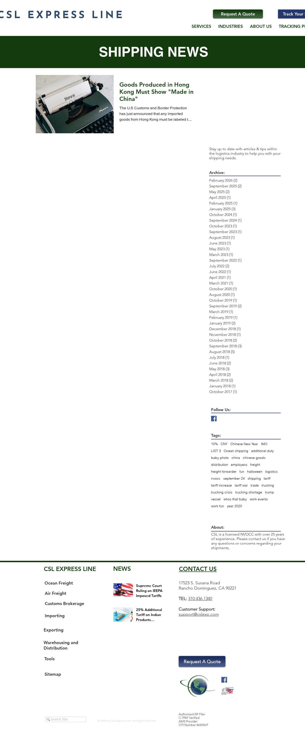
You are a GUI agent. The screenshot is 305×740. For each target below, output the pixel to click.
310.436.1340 (200, 598)
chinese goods (254, 458)
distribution (219, 465)
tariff (267, 479)
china (236, 458)
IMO (264, 444)
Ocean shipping (236, 451)
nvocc (215, 479)
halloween (254, 472)
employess (239, 465)
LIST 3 (216, 451)
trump (269, 492)
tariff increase (221, 485)
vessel (216, 499)
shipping (254, 479)
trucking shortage (248, 492)
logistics (271, 472)
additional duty (262, 451)
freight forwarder (224, 472)
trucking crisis (221, 492)
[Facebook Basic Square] (214, 418)
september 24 (234, 479)
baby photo (220, 458)
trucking (268, 485)
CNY (224, 444)
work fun (217, 506)
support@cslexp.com (199, 614)
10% (214, 444)
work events (259, 499)
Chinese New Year (244, 444)
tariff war (241, 485)
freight (255, 465)
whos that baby (235, 499)
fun (241, 472)
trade (255, 485)
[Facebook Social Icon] (224, 680)
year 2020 (234, 506)
